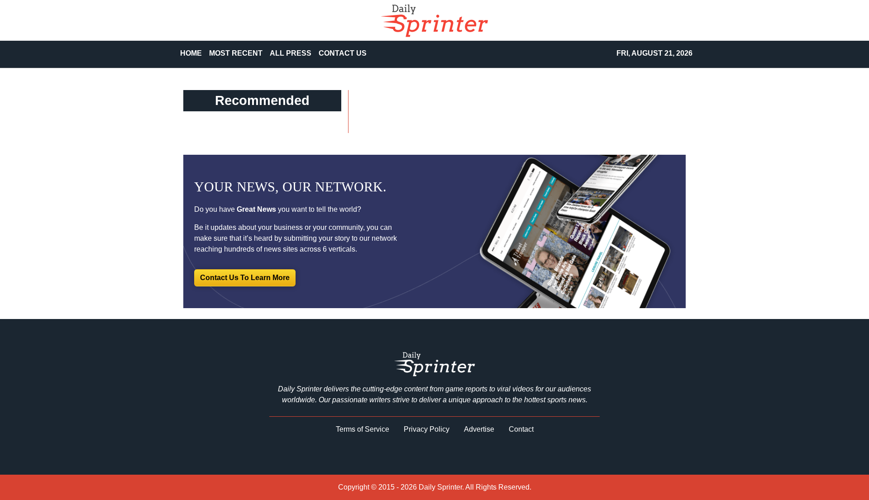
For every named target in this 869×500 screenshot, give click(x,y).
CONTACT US (343, 53)
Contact (521, 429)
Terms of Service (362, 429)
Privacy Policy (426, 429)
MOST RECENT (236, 53)
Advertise (479, 429)
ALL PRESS (290, 53)
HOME (191, 53)
